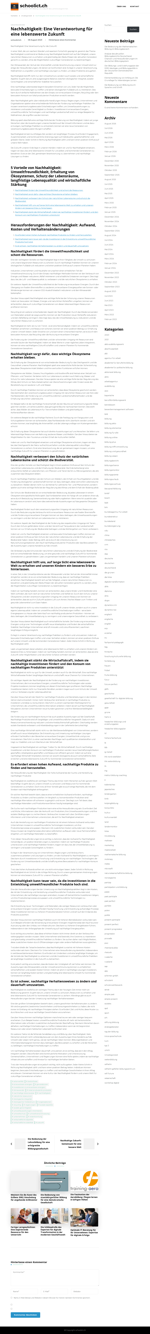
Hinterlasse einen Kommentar (62, 40)
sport (107, 1013)
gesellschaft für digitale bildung (119, 698)
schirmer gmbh (111, 976)
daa (106, 554)
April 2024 (109, 254)
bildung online (111, 437)
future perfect (111, 684)
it (105, 780)
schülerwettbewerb (113, 985)
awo (106, 391)
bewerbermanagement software (119, 409)
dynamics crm (111, 605)
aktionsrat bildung (113, 372)
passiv (107, 892)
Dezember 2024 (112, 217)
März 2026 (109, 147)
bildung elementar (113, 428)
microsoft (109, 869)
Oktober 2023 (111, 282)
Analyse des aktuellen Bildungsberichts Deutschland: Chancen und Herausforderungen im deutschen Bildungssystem (121, 57)
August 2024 (110, 235)
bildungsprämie (111, 475)
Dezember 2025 (112, 161)
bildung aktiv (110, 423)
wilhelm (108, 1064)
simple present (111, 999)
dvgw (107, 600)
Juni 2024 (109, 245)
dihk (106, 587)
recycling (17, 1105)
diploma (108, 591)
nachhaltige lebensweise (24, 1093)
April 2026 (109, 142)
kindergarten (110, 794)
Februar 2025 (111, 207)
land (106, 822)
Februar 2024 (111, 263)
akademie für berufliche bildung (119, 363)
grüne (107, 712)
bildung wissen (111, 456)
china (107, 535)
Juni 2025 (109, 189)
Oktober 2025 (111, 170)
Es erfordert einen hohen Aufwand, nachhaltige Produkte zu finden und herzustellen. (53, 235)
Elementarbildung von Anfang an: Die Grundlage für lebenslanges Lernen (121, 79)
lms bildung (110, 836)
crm (106, 545)
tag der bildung (111, 1032)
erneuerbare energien (23, 1084)
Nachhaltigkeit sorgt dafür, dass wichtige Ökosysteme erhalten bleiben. (46, 194)
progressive (110, 934)
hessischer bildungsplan (115, 729)
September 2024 (112, 231)
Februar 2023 (111, 319)
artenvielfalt (18, 1081)
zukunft (40, 1123)
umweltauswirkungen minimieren (28, 1111)
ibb (106, 747)
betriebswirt (110, 405)
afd (106, 354)
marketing (109, 845)
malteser (108, 841)
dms (106, 596)
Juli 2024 (109, 240)
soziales (108, 1004)
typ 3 (107, 1046)
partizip (108, 883)
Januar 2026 (110, 156)
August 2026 (110, 124)
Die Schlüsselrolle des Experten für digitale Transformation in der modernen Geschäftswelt (53, 1231)
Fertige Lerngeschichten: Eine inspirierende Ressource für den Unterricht (23, 1231)
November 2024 (112, 221)
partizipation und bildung (116, 887)
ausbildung (110, 386)
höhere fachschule (113, 738)
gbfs (106, 689)
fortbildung (110, 661)
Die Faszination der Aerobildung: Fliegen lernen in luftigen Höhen (84, 1197)
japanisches (110, 789)
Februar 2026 (111, 152)
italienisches (110, 785)
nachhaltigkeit (44, 1093)
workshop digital (112, 1083)
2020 (107, 335)
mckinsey (109, 859)
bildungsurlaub (111, 479)
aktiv (107, 377)
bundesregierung (112, 526)
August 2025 (110, 179)
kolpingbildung (111, 803)
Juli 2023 (109, 296)
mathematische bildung (115, 855)
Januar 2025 (110, 212)
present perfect (111, 924)
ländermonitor (111, 827)
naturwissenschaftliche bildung (118, 873)
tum (106, 1041)
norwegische (110, 878)
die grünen (109, 573)
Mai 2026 (108, 138)
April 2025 (109, 198)
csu (106, 549)
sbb (106, 971)
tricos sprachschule (113, 1036)
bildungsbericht (112, 461)
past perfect (110, 901)
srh (106, 1018)
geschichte (109, 694)
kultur (107, 813)
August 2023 (110, 291)
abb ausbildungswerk (114, 344)
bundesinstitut (111, 517)
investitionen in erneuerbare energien (29, 1087)
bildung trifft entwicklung (116, 447)
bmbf (107, 493)
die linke (108, 577)
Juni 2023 (109, 301)
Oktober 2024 (111, 226)
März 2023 (109, 315)
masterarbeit (110, 850)
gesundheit (110, 703)
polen (107, 910)
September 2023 (112, 287)
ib (105, 743)
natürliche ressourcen (23, 1096)
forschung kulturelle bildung (118, 656)
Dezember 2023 (112, 273)
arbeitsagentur (111, 381)
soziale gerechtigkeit (22, 1108)
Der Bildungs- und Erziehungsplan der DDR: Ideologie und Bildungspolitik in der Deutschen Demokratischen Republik (122, 69)
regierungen (30, 1105)
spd (106, 1008)
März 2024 (109, 259)
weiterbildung (111, 1060)
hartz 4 (108, 717)
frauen (107, 666)
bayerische (109, 395)
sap (106, 966)
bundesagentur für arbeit (116, 512)
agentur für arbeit (113, 358)
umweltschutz (20, 1114)
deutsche (109, 559)
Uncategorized (18, 25)
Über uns (121, 6)
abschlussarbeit (111, 349)
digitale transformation (115, 582)
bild (106, 414)
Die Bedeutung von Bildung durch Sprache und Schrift (120, 86)
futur (107, 680)
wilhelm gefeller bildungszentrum (120, 1069)
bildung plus (110, 442)
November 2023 (112, 277)
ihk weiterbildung (112, 761)
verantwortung (36, 1117)
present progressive (113, 929)
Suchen (108, 25)
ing (106, 771)
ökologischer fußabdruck (24, 1102)
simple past (109, 994)
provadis (108, 938)
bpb (106, 503)
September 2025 (112, 175)
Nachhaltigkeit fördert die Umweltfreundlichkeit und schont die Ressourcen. (49, 190)
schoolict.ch (33, 5)
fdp (106, 647)
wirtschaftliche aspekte (23, 1120)
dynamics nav (110, 610)
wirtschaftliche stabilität (23, 1123)
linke (107, 831)
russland (108, 962)
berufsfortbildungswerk (115, 400)
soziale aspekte (46, 1105)
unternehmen (19, 1117)
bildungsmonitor (112, 470)
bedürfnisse (32, 1081)
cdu (106, 531)
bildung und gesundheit (115, 451)
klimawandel (19, 1090)
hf (105, 733)
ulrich (107, 1050)
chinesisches (110, 540)
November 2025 (112, 165)
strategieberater (112, 1027)
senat (107, 990)
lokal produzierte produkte (39, 1090)
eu (106, 638)
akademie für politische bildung (119, 368)
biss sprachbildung (113, 489)
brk (106, 507)
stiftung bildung (112, 1022)
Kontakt (134, 6)
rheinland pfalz (111, 948)
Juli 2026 (108, 128)
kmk (106, 799)
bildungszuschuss (112, 484)
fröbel (107, 670)
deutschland (110, 568)
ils (105, 766)
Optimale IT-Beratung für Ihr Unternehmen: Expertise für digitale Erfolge (84, 1232)
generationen (42, 1084)
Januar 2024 (110, 268)
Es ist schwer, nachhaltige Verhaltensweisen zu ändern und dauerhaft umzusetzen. (52, 246)
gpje (106, 708)
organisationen (45, 1102)
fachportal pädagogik (114, 642)
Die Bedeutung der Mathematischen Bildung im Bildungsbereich (121, 48)
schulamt (109, 980)
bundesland (110, 521)
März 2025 (109, 203)
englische (109, 619)
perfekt (108, 906)
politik (107, 915)
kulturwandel (111, 817)
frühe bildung (111, 675)
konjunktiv (109, 808)
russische (109, 957)
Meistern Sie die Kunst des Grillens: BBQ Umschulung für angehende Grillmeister (24, 1197)
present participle (112, 920)
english (108, 624)
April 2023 (109, 310)
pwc (106, 943)
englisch (108, 614)
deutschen (109, 563)
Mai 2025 (108, 194)
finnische (108, 652)
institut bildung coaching (116, 775)
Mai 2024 (108, 249)
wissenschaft (110, 1078)
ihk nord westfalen (113, 757)
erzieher (108, 633)
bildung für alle (111, 433)
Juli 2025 (108, 184)
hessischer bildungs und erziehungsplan (115, 723)
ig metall (108, 752)
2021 (107, 340)
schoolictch (16, 40)
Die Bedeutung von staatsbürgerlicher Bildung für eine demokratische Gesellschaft (54, 1199)
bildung (108, 419)
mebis (107, 864)
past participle (111, 896)
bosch (107, 498)
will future (109, 1073)
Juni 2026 (109, 133)
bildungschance (112, 465)
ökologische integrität (23, 1099)
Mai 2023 (108, 305)
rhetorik (108, 952)
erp (106, 628)
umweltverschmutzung (39, 1114)
